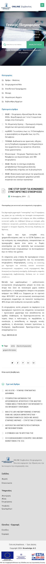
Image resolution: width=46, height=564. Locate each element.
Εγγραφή (5, 534)
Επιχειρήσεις (23, 52)
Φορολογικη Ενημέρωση (32, 50)
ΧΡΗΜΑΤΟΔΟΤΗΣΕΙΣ (9, 350)
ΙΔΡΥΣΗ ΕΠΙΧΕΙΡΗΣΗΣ (32, 32)
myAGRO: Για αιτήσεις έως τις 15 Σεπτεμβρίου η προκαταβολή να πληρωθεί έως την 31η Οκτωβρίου (24, 134)
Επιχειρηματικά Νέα (13, 84)
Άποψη (8, 93)
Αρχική (5, 479)
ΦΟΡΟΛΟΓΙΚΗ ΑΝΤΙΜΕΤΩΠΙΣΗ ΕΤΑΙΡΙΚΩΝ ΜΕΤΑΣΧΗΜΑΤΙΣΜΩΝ (22, 426)
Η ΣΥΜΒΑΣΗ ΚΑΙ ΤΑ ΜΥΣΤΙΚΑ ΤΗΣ (19, 433)
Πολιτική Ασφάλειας (16, 544)
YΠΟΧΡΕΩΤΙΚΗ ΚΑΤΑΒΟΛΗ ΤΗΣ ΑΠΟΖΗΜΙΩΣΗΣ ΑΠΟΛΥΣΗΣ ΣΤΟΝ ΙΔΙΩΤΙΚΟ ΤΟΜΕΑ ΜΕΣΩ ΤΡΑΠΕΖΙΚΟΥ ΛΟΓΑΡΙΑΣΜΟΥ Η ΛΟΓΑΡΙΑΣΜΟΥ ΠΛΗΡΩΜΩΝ (23, 402)
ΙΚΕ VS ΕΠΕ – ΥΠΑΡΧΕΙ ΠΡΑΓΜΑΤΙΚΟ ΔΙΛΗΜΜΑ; (20, 391)
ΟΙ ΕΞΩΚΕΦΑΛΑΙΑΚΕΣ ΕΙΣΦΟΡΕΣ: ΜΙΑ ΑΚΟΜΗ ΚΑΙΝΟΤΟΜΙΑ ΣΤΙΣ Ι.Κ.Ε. (23, 439)
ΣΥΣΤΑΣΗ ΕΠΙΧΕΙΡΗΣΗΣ (12, 32)
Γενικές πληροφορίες (14, 35)
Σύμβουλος (16, 29)
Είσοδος (5, 530)
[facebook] (17, 363)
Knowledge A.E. (29, 548)
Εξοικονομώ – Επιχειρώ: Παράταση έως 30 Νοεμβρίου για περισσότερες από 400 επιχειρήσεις (22, 157)
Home (6, 29)
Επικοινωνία (7, 483)
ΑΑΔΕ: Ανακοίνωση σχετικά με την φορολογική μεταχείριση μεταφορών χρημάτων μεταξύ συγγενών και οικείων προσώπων (24, 177)
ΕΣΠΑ (13, 346)
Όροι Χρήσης (31, 544)
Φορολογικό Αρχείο (13, 97)
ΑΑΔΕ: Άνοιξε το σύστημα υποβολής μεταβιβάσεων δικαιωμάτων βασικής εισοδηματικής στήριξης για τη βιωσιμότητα (23, 167)
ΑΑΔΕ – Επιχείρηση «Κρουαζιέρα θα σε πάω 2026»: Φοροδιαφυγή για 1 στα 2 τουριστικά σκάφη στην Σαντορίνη (23, 117)
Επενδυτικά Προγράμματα (15, 89)
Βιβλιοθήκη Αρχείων (31, 29)
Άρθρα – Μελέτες (12, 80)
